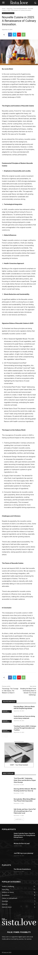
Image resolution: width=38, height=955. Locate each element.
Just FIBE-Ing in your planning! (23, 853)
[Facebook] (10, 35)
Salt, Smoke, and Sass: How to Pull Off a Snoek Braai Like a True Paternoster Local (25, 811)
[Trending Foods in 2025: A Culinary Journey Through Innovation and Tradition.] (7, 729)
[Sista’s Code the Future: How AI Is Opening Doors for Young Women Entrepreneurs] (7, 836)
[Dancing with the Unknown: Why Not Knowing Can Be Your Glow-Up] (7, 791)
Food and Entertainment (20, 8)
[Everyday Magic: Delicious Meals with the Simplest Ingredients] (7, 709)
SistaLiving (9, 8)
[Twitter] (14, 35)
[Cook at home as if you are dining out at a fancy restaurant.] (7, 719)
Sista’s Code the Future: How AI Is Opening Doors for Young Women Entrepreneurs (24, 835)
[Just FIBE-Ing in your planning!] (7, 856)
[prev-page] (3, 736)
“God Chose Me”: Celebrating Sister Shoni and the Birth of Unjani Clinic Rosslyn (25, 780)
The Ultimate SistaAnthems (22, 869)
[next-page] (6, 736)
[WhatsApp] (23, 35)
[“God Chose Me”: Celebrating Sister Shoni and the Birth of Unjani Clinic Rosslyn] (7, 781)
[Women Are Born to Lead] (7, 846)
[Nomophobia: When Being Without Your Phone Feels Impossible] (7, 801)
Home (3, 8)
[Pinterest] (19, 35)
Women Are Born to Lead (22, 843)
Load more (18, 819)
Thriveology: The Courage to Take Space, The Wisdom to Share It (10, 691)
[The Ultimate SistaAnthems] (7, 872)
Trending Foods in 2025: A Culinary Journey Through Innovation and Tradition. (25, 728)
